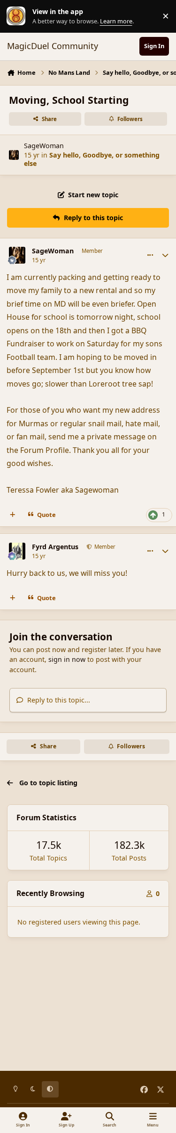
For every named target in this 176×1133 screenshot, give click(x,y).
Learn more (18, 16)
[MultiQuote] (13, 515)
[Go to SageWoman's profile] (14, 155)
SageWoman (44, 145)
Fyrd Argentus (55, 547)
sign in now (66, 659)
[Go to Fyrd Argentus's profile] (17, 551)
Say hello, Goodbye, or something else (92, 159)
